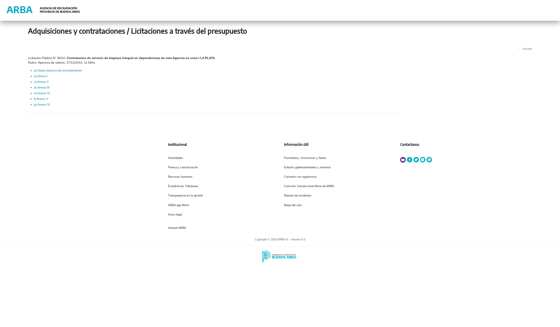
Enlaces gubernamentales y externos (307, 167)
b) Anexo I (41, 76)
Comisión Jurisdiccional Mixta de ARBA (309, 186)
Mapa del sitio (293, 205)
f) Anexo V (41, 99)
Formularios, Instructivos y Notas (305, 158)
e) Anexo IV (42, 93)
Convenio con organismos (300, 176)
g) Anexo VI (42, 104)
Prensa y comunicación (183, 167)
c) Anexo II (41, 81)
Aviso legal (175, 214)
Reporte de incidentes (298, 195)
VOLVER (527, 49)
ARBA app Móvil (178, 205)
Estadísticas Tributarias (183, 186)
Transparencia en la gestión (185, 195)
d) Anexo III (42, 87)
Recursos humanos (180, 176)
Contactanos (409, 144)
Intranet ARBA (177, 228)
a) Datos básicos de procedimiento (58, 70)
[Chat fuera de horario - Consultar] (403, 161)
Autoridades (175, 158)
